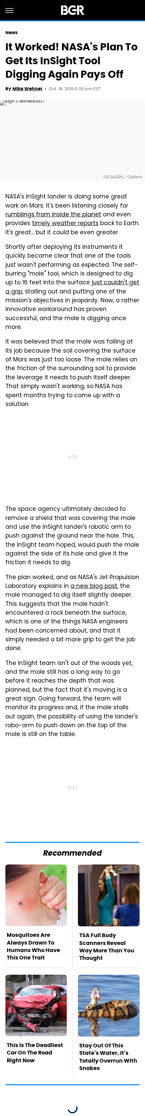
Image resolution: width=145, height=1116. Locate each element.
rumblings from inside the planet (53, 215)
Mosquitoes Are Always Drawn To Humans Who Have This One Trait (33, 946)
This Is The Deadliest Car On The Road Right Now (35, 1053)
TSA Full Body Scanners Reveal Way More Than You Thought (106, 946)
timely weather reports (65, 224)
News (11, 32)
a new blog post (93, 586)
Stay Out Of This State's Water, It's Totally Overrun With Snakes (108, 1057)
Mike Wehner (27, 89)
